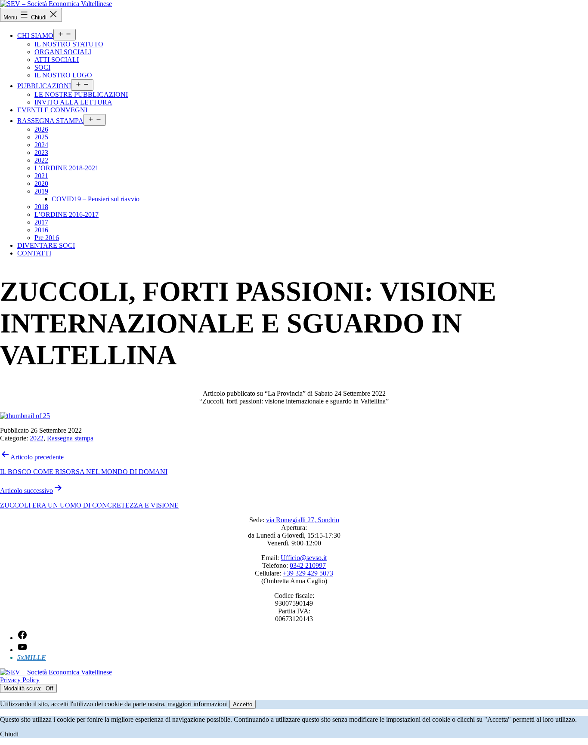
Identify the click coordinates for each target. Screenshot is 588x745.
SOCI (42, 67)
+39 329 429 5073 (308, 573)
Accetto (242, 704)
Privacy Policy (20, 679)
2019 (41, 191)
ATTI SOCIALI (56, 59)
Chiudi (9, 734)
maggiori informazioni (197, 704)
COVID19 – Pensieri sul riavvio (95, 199)
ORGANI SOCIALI (62, 51)
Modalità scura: (23, 688)
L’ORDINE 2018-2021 (66, 168)
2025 (41, 137)
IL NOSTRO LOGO (63, 75)
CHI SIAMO (35, 35)
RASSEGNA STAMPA (50, 120)
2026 (41, 129)
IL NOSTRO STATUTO (68, 44)
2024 (41, 144)
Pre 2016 (46, 237)
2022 (41, 160)
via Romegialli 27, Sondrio (302, 519)
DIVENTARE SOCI (46, 245)
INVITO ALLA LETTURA (73, 102)
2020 (41, 183)
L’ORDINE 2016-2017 (66, 214)
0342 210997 (308, 565)
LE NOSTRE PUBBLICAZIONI (81, 94)
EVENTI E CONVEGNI (52, 110)
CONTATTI (34, 253)
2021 (41, 175)
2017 (41, 222)
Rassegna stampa (70, 438)
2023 (41, 152)
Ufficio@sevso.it (304, 557)
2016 (41, 230)
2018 (41, 206)
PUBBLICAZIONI (44, 85)
